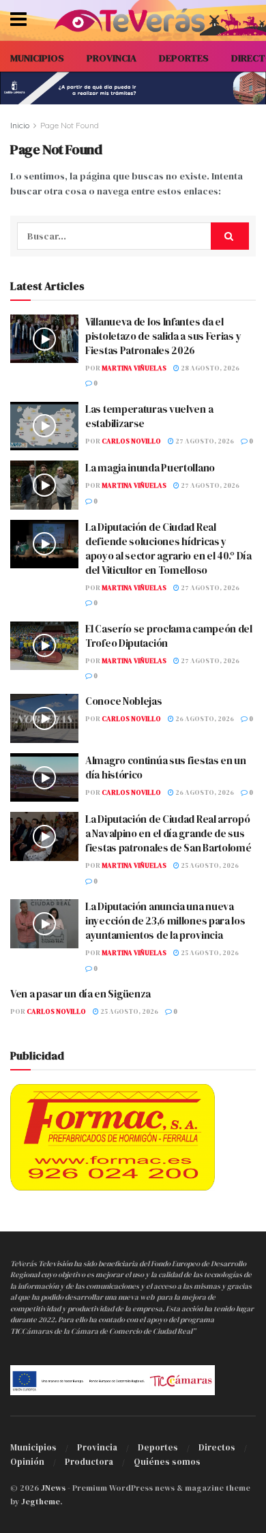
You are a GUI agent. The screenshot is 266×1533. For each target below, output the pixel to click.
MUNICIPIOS (37, 58)
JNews (53, 1488)
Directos (216, 1447)
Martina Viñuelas (134, 368)
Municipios (33, 1447)
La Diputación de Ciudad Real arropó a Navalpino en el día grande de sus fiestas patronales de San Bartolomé (168, 833)
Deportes (158, 1447)
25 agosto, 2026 (209, 865)
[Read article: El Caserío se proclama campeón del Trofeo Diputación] (44, 646)
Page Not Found (69, 125)
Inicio (19, 125)
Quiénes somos (167, 1462)
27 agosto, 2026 (204, 441)
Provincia (97, 1447)
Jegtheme (40, 1501)
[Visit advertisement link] (133, 88)
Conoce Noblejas (123, 701)
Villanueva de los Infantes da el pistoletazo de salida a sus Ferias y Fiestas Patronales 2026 (163, 336)
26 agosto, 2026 (204, 718)
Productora (89, 1462)
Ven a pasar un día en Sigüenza (80, 994)
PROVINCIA (111, 58)
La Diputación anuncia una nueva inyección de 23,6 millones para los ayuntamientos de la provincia (165, 920)
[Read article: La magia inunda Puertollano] (44, 485)
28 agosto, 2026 (209, 368)
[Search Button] (230, 236)
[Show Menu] (18, 20)
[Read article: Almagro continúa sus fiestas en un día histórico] (44, 777)
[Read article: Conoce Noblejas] (44, 718)
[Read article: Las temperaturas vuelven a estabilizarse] (44, 426)
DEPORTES (184, 58)
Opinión (27, 1462)
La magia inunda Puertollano (150, 468)
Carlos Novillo (131, 441)
